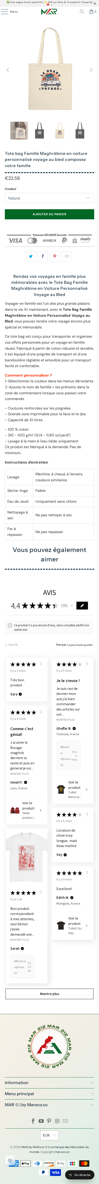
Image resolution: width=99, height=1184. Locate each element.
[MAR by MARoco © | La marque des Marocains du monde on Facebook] (33, 1121)
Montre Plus (65, 719)
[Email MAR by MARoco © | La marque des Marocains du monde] (65, 1121)
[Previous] (8, 70)
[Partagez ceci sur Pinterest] (55, 256)
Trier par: (61, 644)
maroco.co (62, 1152)
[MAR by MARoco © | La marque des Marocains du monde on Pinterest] (49, 1121)
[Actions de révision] (41, 664)
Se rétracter (82, 1175)
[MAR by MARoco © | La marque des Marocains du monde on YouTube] (41, 1121)
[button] (72, 605)
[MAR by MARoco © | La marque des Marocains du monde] (49, 11)
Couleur (10, 189)
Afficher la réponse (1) (20, 967)
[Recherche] (82, 11)
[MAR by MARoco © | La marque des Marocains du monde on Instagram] (57, 1121)
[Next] (90, 70)
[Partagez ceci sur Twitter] (31, 256)
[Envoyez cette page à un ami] (67, 256)
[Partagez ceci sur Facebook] (43, 256)
